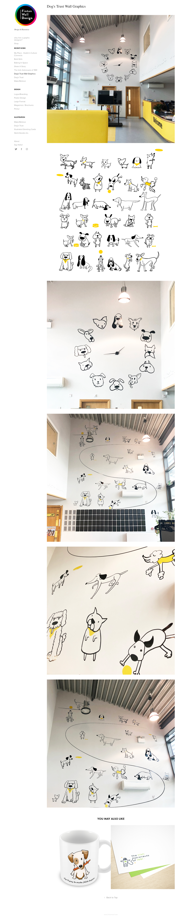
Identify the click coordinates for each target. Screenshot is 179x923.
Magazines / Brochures (23, 105)
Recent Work (20, 48)
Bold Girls (18, 59)
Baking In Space (21, 62)
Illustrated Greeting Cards (25, 129)
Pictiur (16, 108)
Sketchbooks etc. (21, 133)
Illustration (19, 117)
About (16, 141)
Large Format (19, 101)
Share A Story (20, 66)
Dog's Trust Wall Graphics (24, 73)
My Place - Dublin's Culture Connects (25, 54)
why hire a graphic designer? (22, 38)
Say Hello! (18, 144)
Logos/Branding (21, 94)
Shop (16, 43)
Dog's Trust (19, 77)
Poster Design (20, 97)
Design (17, 89)
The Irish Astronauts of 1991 (25, 70)
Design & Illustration (21, 29)
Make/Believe (20, 81)
